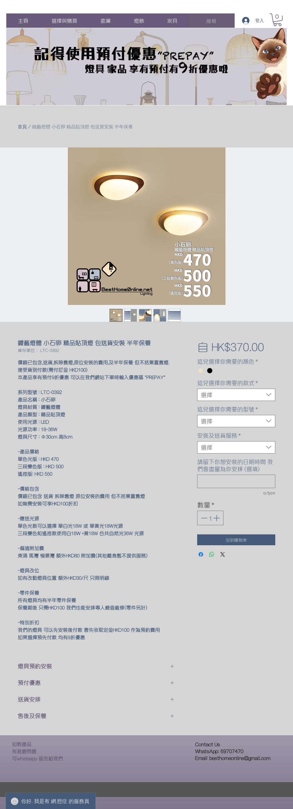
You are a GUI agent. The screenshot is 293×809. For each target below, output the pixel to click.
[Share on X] (222, 554)
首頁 (22, 126)
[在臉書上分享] (200, 554)
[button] (277, 19)
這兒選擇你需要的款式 (227, 382)
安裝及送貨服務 (219, 435)
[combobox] (236, 395)
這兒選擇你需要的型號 (227, 409)
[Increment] (217, 518)
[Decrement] (203, 518)
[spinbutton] (210, 518)
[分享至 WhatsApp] (211, 554)
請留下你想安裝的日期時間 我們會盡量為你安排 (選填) (235, 465)
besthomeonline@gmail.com (239, 757)
